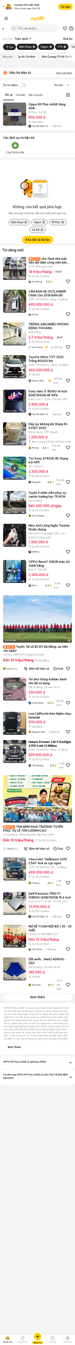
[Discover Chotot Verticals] (6, 18)
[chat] (71, 28)
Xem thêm (37, 997)
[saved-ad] (65, 28)
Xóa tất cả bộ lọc (37, 240)
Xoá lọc (67, 38)
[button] (3, 7)
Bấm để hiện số (38, 668)
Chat (60, 668)
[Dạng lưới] (68, 95)
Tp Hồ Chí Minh (26, 56)
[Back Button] (3, 28)
